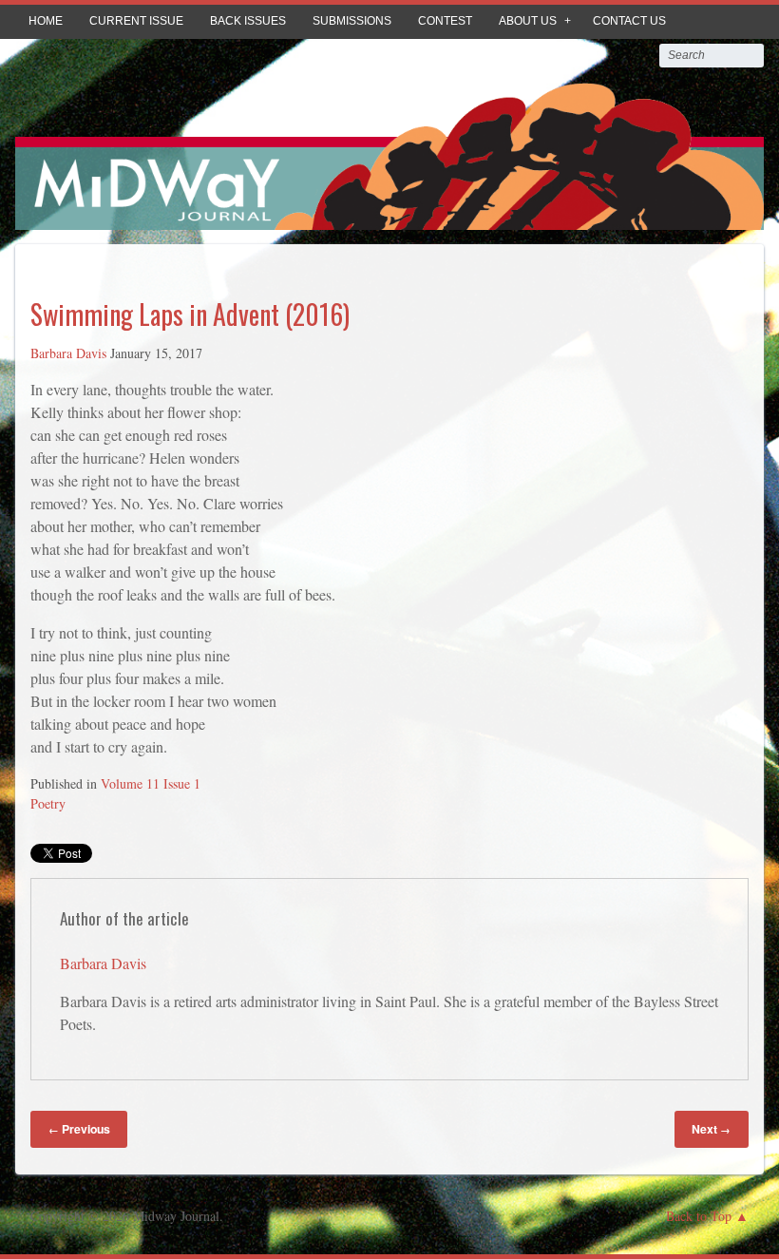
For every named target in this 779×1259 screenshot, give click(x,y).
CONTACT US (629, 21)
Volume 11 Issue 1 (150, 783)
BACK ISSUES (248, 21)
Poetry (48, 803)
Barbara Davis (68, 353)
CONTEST (445, 21)
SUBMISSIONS (352, 21)
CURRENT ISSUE (136, 21)
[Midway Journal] (389, 216)
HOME (45, 21)
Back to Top (699, 1216)
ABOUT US (528, 21)
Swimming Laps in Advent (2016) (190, 314)
